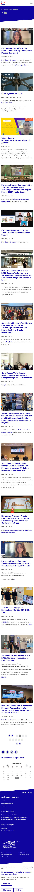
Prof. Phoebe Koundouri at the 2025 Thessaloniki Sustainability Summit (15, 232)
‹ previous (12, 735)
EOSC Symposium (6, 103)
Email (3, 752)
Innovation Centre (11, 2)
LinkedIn (16, 752)
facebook (23, 793)
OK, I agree (7, 890)
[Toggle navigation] (31, 2)
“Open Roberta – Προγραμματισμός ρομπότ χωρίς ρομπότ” (16, 140)
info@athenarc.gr (24, 852)
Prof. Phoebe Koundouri (8, 60)
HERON (3, 677)
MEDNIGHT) (5, 622)
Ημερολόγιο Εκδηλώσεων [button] (8, 830)
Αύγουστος (17, 763)
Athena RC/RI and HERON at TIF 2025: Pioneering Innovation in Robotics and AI (15, 657)
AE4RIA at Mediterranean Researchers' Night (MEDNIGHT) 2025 (15, 610)
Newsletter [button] (4, 828)
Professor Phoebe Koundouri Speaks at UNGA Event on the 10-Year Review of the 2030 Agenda (16, 563)
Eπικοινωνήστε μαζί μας (6, 852)
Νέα (4, 13)
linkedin (25, 793)
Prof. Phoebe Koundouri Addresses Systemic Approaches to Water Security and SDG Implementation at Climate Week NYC (16, 709)
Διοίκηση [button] (3, 801)
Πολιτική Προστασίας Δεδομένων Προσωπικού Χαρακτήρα (26, 869)
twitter (27, 793)
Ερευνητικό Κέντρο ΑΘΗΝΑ (9, 9)
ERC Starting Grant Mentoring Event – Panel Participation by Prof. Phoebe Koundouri (16, 50)
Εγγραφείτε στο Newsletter (6, 854)
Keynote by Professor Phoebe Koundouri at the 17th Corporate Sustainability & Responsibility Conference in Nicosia (15, 519)
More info (6, 884)
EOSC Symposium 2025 (12, 94)
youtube (31, 793)
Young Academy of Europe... (20, 65)
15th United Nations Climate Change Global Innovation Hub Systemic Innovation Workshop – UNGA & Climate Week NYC (15, 467)
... (10, 344)
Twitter (12, 752)
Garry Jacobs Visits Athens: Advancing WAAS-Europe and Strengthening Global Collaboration (16, 375)
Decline (18, 890)
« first (9, 735)
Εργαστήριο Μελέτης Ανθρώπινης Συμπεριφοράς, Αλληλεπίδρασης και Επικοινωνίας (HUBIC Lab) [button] (14, 818)
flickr (29, 793)
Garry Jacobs (5, 385)
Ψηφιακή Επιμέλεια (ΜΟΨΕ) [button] (9, 815)
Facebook (7, 752)
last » (20, 743)
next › (17, 743)
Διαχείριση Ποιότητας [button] (7, 803)
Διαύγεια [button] (3, 806)
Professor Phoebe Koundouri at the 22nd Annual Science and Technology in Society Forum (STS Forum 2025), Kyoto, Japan (16, 188)
